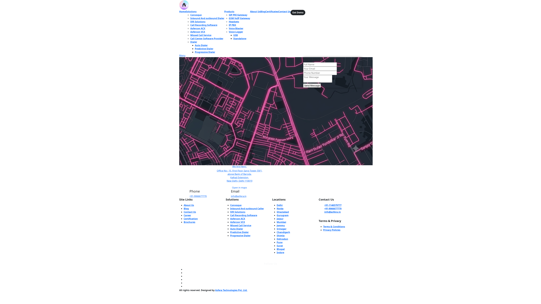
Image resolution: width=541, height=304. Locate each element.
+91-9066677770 (198, 196)
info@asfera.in (238, 196)
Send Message (312, 85)
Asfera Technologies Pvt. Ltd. (231, 290)
